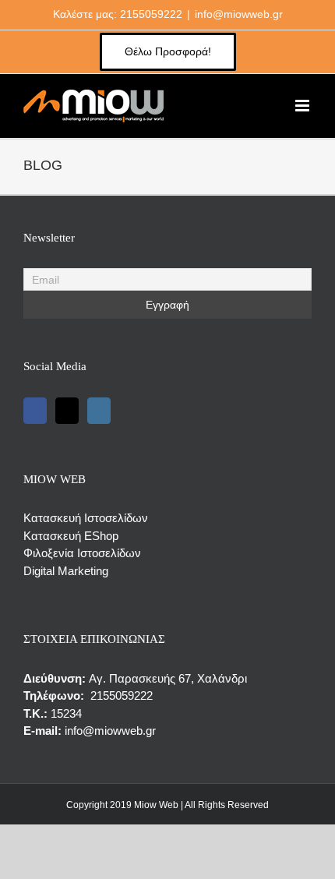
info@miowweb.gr (239, 14)
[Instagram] (99, 410)
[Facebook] (35, 410)
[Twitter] (67, 410)
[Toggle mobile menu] (303, 105)
